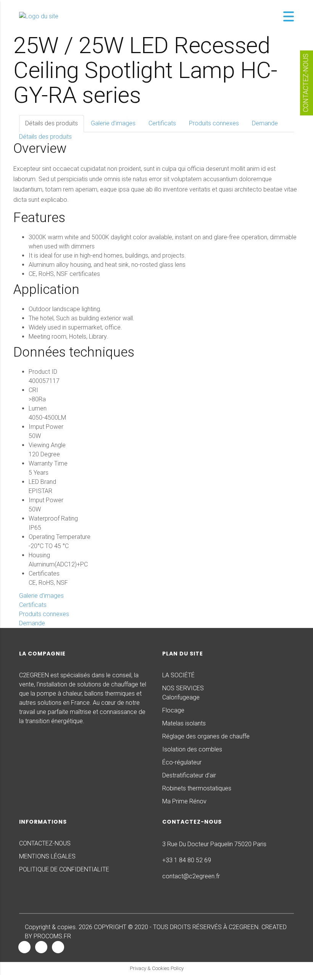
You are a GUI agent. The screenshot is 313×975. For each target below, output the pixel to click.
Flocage (173, 710)
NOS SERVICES (183, 688)
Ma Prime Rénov (184, 801)
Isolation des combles (192, 749)
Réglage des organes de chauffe (206, 736)
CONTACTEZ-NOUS (45, 843)
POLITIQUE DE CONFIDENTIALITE (64, 869)
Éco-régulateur (182, 762)
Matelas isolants (184, 723)
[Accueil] (38, 16)
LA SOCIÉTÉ (178, 675)
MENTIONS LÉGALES (47, 856)
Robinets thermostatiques (196, 788)
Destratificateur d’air (189, 775)
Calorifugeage (181, 697)
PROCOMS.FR (52, 936)
